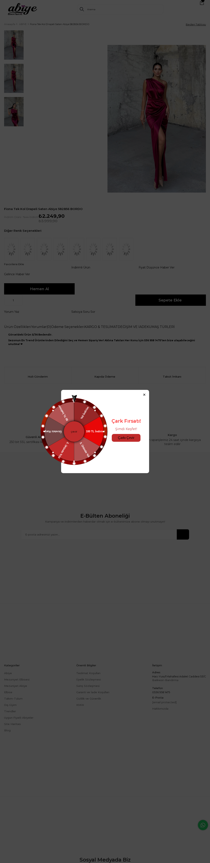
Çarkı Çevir (126, 437)
